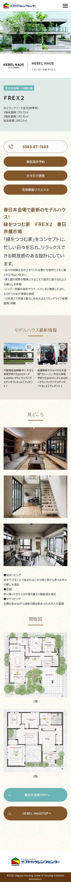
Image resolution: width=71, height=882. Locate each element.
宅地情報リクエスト (35, 189)
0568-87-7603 (35, 146)
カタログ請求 (36, 175)
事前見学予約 (36, 161)
